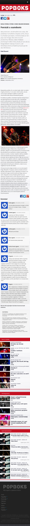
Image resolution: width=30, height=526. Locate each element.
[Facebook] (2, 18)
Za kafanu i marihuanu (16, 350)
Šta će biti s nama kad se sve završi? (20, 373)
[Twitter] (5, 18)
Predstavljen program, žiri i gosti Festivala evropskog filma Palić (19, 422)
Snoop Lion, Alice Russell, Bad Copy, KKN (20, 362)
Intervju (12, 406)
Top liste (3, 503)
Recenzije (4, 499)
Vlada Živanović (4, 51)
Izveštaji (2, 15)
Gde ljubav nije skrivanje (17, 344)
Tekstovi (3, 501)
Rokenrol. (13, 379)
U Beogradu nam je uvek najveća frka (19, 404)
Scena (2, 505)
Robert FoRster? (14, 441)
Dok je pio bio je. (14, 458)
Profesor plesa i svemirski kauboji (19, 417)
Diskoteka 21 (14, 368)
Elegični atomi (14, 355)
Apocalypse (13, 445)
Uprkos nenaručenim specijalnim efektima (19, 411)
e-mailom (13, 332)
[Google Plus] (8, 18)
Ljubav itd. (13, 385)
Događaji (3, 497)
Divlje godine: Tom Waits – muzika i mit (19, 434)
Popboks (3, 510)
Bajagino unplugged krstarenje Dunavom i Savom (18, 397)
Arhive (3, 508)
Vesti (12, 400)
